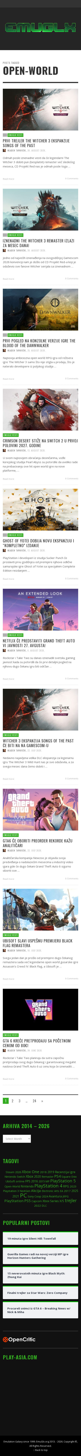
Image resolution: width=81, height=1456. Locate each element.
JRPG (66, 1196)
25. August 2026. (37, 350)
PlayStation (14, 1200)
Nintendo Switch (15, 1176)
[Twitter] (59, 4)
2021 (15, 1196)
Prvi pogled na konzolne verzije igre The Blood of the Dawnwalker (39, 342)
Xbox (29, 1176)
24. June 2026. (35, 1050)
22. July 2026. (35, 750)
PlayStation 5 (63, 1180)
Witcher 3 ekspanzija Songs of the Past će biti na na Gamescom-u (38, 743)
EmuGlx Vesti (15, 135)
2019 (50, 1172)
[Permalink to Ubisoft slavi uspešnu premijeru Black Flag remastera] (40, 909)
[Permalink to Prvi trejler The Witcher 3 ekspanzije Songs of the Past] (40, 109)
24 (34, 1100)
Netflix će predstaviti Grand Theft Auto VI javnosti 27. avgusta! (39, 643)
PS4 (57, 1176)
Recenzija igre (65, 1172)
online (20, 1181)
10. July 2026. (35, 950)
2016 (34, 1181)
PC (23, 1195)
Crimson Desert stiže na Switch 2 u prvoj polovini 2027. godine (40, 442)
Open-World (12, 1186)
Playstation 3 (11, 1191)
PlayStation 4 (48, 1186)
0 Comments (71, 178)
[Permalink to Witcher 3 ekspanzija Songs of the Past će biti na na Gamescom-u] (40, 709)
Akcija (36, 1190)
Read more (9, 178)
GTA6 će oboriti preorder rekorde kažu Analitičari (38, 843)
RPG (66, 1186)
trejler (71, 1200)
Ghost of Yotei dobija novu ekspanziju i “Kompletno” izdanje (38, 543)
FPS (27, 1181)
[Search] (7, 4)
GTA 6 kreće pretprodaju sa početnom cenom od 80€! (37, 1043)
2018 (43, 1172)
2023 (73, 1186)
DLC (44, 1205)
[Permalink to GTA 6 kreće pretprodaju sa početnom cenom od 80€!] (40, 1009)
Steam (10, 1172)
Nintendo (27, 1186)
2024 (45, 1196)
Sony (31, 1196)
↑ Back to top (40, 1450)
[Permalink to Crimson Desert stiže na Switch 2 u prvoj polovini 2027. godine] (40, 409)
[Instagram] (52, 4)
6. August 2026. (36, 650)
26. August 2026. (37, 150)
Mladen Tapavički (17, 150)
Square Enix (69, 1176)
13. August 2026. (37, 450)
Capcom (36, 1201)
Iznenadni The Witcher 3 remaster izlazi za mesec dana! (38, 242)
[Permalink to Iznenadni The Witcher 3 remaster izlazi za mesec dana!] (40, 209)
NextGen (25, 1191)
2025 (74, 1191)
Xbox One (30, 1171)
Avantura (55, 1196)
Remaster (47, 1176)
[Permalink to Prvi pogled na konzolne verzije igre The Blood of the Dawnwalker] (40, 309)
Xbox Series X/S (53, 1201)
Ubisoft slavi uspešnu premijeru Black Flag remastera (38, 943)
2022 (37, 1205)
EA (61, 1191)
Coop (37, 1196)
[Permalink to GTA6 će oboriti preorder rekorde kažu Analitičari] (40, 809)
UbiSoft (10, 1181)
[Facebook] (45, 4)
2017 (67, 1191)
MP (47, 1181)
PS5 (27, 1200)
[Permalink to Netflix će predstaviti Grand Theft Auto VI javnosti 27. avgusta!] (40, 609)
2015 (42, 1181)
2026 (18, 1172)
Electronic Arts (50, 1191)
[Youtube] (66, 4)
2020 (37, 1176)
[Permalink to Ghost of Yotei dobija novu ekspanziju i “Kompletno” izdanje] (40, 509)
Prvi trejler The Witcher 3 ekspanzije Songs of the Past (36, 142)
